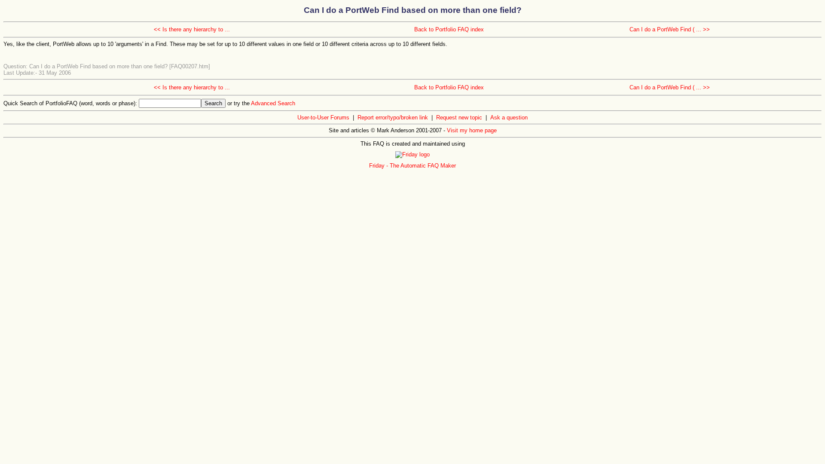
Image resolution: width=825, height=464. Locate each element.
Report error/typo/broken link (393, 117)
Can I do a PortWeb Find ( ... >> (669, 29)
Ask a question (509, 117)
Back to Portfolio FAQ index (449, 29)
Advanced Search (273, 103)
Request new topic (459, 117)
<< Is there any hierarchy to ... (192, 29)
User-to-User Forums (323, 117)
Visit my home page (472, 130)
